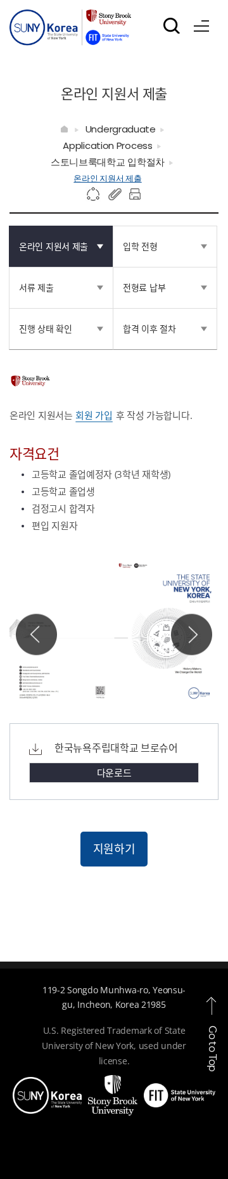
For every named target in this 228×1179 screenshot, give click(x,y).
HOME (65, 129)
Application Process (107, 145)
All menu (201, 23)
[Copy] (115, 194)
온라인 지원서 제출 (107, 178)
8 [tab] (69, 696)
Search (171, 25)
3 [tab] (98, 681)
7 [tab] (157, 681)
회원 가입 (94, 415)
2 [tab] (84, 681)
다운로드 (114, 772)
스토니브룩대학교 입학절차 (108, 162)
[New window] (47, 1084)
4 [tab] (113, 681)
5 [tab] (128, 681)
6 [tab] (142, 681)
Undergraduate (121, 129)
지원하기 (114, 848)
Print (137, 194)
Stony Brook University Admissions (70, 30)
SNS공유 (94, 194)
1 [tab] (69, 681)
